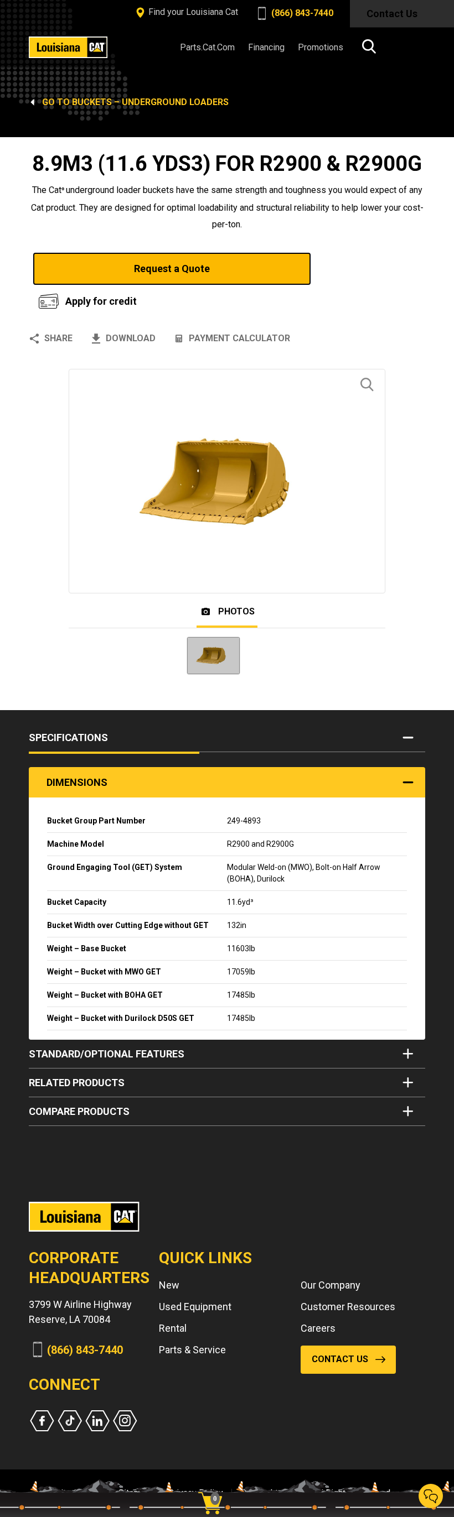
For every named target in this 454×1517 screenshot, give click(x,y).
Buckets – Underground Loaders (150, 102)
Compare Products (79, 1111)
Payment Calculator (239, 338)
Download (131, 338)
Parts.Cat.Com (207, 47)
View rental (362, 268)
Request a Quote (172, 268)
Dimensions (77, 782)
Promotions (320, 47)
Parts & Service (192, 1350)
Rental (173, 1328)
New (169, 1285)
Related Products (77, 1082)
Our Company (330, 1285)
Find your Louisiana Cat (192, 12)
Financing (266, 47)
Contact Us (392, 13)
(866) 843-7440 (301, 13)
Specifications (68, 737)
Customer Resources (348, 1306)
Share (58, 338)
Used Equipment (195, 1306)
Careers (318, 1328)
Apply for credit (101, 301)
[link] (214, 1483)
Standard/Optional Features (106, 1054)
